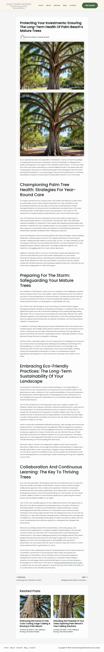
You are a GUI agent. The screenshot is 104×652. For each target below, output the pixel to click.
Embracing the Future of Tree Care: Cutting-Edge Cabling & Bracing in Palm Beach (35, 623)
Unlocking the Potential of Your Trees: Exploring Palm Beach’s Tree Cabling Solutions (68, 623)
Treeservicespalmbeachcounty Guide (68, 563)
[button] (90, 5)
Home (41, 5)
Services (57, 5)
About (48, 5)
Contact (73, 5)
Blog (65, 5)
